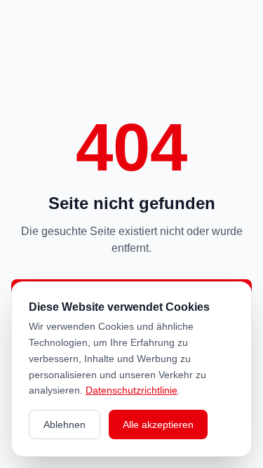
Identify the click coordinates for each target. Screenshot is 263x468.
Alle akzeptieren (158, 424)
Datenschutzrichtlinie (131, 390)
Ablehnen (64, 424)
